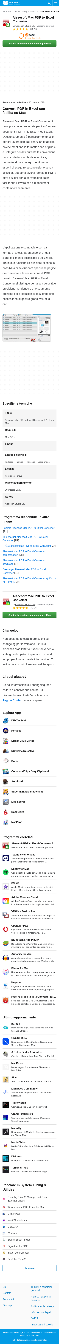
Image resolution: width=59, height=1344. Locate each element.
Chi (4, 1287)
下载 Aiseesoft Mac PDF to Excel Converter (27, 546)
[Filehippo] (11, 3)
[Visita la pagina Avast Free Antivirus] (29, 36)
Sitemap (7, 1305)
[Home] (4, 11)
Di (24, 26)
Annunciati (8, 1299)
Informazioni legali (41, 1312)
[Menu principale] (56, 3)
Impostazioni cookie (42, 1324)
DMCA (34, 1318)
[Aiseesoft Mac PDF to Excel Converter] (6, 23)
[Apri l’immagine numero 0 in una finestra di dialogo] (27, 328)
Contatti (7, 1293)
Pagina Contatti (13, 700)
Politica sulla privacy (42, 1306)
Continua (29, 1268)
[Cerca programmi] (49, 3)
